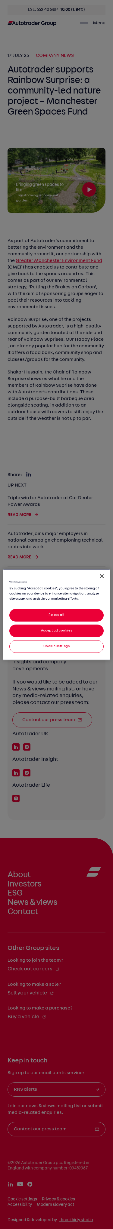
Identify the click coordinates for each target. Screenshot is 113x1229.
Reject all (56, 615)
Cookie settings (56, 646)
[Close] (101, 575)
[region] (56, 614)
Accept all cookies (56, 630)
